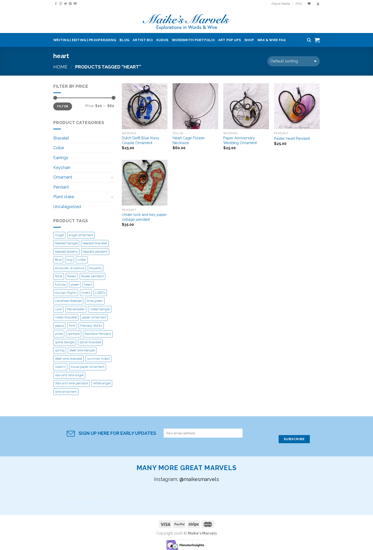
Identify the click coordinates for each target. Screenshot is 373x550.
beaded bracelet (94, 243)
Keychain (62, 167)
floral (58, 276)
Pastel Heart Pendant (292, 138)
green (75, 284)
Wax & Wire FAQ (271, 40)
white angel (102, 383)
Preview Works (91, 326)
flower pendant (92, 276)
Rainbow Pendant (97, 334)
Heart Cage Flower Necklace (189, 140)
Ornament (62, 177)
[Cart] (317, 40)
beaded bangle (66, 243)
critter (81, 260)
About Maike (280, 4)
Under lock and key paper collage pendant (144, 216)
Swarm (60, 367)
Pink (72, 326)
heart (88, 284)
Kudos (162, 40)
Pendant (61, 187)
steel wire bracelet (68, 358)
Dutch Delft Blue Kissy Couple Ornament (140, 140)
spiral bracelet (90, 342)
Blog (124, 40)
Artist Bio (143, 40)
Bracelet (61, 138)
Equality (95, 268)
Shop (249, 40)
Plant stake (63, 196)
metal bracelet (66, 317)
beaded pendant (95, 251)
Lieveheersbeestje (68, 301)
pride (59, 334)
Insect (85, 293)
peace (59, 326)
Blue (58, 260)
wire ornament (66, 391)
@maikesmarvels (199, 479)
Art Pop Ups (229, 40)
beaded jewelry (66, 251)
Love (58, 309)
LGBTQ (100, 293)
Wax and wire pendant (71, 383)
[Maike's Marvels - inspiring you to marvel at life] (186, 20)
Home (60, 67)
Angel (59, 235)
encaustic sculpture (69, 268)
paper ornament (94, 317)
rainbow (73, 334)
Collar (58, 147)
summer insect (98, 358)
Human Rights (66, 293)
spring (59, 350)
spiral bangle (65, 342)
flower (71, 276)
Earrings (60, 157)
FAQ (299, 4)
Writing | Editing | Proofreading (84, 40)
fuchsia (60, 284)
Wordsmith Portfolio (193, 40)
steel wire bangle (82, 350)
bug (69, 260)
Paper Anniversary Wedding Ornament (240, 140)
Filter (62, 106)
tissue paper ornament (88, 367)
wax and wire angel (69, 375)
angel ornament (81, 235)
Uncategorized (67, 206)
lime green (95, 301)
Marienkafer (76, 309)
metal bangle (100, 309)
